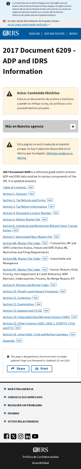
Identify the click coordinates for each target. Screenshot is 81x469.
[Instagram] (20, 435)
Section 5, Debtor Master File (25, 219)
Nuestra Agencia (20, 389)
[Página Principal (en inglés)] (11, 33)
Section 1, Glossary (18, 194)
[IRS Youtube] (35, 435)
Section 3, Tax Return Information (28, 207)
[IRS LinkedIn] (28, 435)
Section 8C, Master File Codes (25, 270)
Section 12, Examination (21, 304)
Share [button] (21, 368)
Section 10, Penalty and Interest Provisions (34, 291)
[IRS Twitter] (13, 435)
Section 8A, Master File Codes (25, 243)
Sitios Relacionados (23, 421)
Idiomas (13, 413)
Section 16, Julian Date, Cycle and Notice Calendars (39, 334)
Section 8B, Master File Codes (25, 259)
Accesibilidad (40, 463)
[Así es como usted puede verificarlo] (40, 23)
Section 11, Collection (20, 298)
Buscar (34, 34)
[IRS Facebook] (6, 435)
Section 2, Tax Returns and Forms (27, 200)
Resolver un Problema (25, 405)
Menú (73, 34)
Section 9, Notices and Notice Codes (29, 285)
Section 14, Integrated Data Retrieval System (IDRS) (39, 317)
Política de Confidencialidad (40, 457)
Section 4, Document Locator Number (30, 213)
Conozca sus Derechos (25, 397)
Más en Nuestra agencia (24, 126)
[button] (54, 34)
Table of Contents (18, 187)
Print (44, 368)
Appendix (12, 341)
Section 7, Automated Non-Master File (31, 237)
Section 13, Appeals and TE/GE (25, 311)
